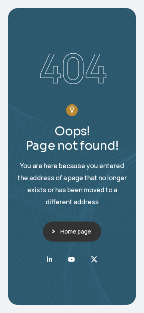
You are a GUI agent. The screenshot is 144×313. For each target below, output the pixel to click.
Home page (75, 231)
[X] (94, 259)
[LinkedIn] (49, 259)
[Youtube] (71, 259)
